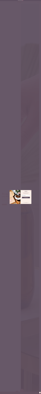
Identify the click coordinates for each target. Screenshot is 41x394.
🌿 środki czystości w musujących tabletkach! (20, 0)
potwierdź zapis (26, 197)
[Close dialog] (30, 190)
